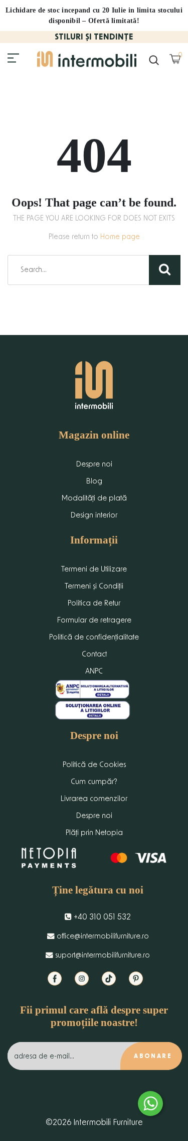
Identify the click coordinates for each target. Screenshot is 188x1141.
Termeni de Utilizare (94, 569)
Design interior (94, 515)
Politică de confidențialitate (94, 637)
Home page (120, 237)
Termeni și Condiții (94, 586)
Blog (94, 481)
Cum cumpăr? (94, 782)
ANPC (94, 671)
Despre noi (94, 464)
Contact (94, 654)
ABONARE (153, 1056)
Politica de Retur (94, 603)
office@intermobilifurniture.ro (102, 936)
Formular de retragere (94, 620)
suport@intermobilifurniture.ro (101, 955)
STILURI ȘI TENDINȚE (94, 37)
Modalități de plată (94, 498)
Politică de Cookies (94, 764)
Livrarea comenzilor (94, 798)
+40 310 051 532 (101, 917)
